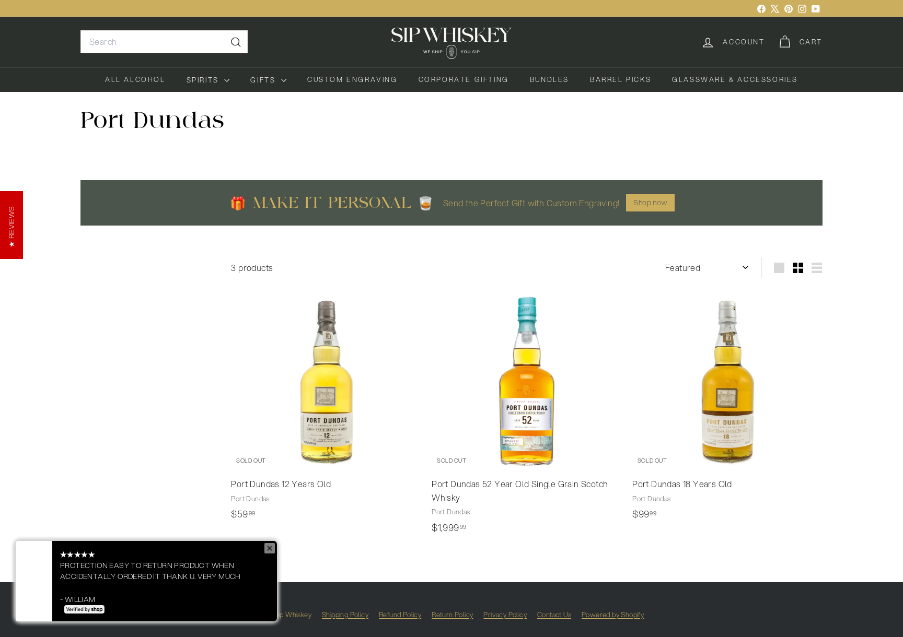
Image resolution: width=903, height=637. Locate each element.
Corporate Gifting (464, 79)
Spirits (204, 80)
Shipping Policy (345, 614)
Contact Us (554, 614)
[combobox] (164, 41)
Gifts (264, 80)
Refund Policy (400, 614)
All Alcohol (135, 79)
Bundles (549, 79)
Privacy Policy (505, 614)
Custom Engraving (352, 79)
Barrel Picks (620, 79)
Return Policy (452, 614)
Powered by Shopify (613, 614)
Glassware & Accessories (735, 79)
